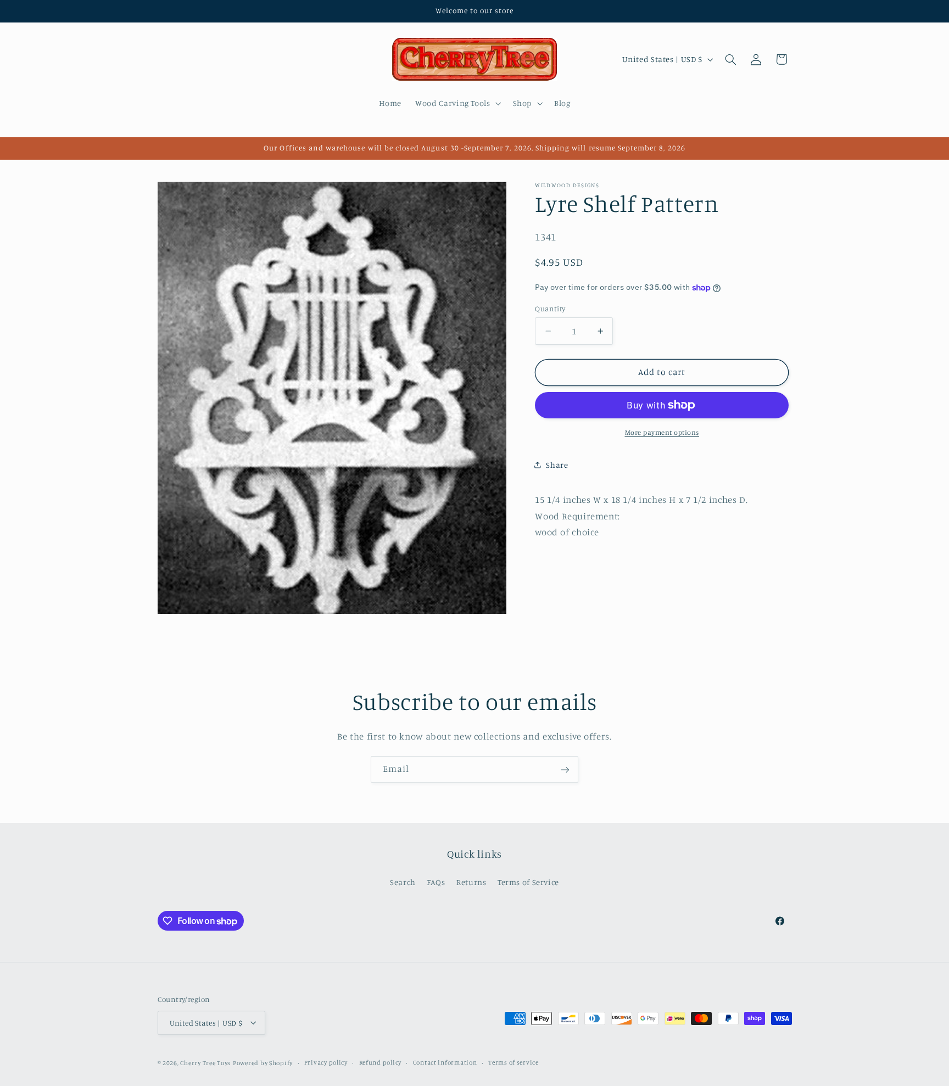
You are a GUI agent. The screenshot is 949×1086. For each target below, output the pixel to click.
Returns (471, 882)
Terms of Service (528, 882)
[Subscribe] (565, 769)
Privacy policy (326, 1062)
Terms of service (513, 1062)
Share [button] (557, 464)
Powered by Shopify (263, 1062)
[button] (457, 103)
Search (403, 882)
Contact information (445, 1062)
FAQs (436, 882)
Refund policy (380, 1062)
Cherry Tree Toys (205, 1062)
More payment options (662, 432)
